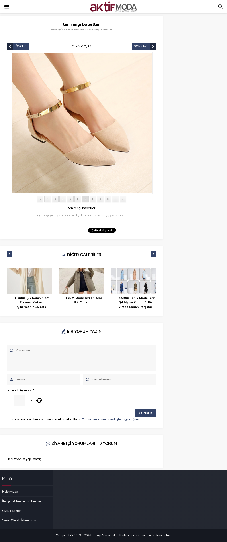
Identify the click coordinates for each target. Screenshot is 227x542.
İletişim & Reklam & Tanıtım (21, 501)
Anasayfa (57, 29)
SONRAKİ (140, 46)
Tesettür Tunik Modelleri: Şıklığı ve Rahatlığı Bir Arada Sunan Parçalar (136, 302)
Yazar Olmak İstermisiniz (19, 520)
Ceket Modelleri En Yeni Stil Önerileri (84, 300)
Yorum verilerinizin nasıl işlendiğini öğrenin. (112, 419)
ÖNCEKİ (21, 46)
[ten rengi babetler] (81, 123)
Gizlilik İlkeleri (12, 511)
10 (108, 199)
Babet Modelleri (76, 29)
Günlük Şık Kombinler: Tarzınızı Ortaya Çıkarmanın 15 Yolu (32, 302)
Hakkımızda (10, 492)
